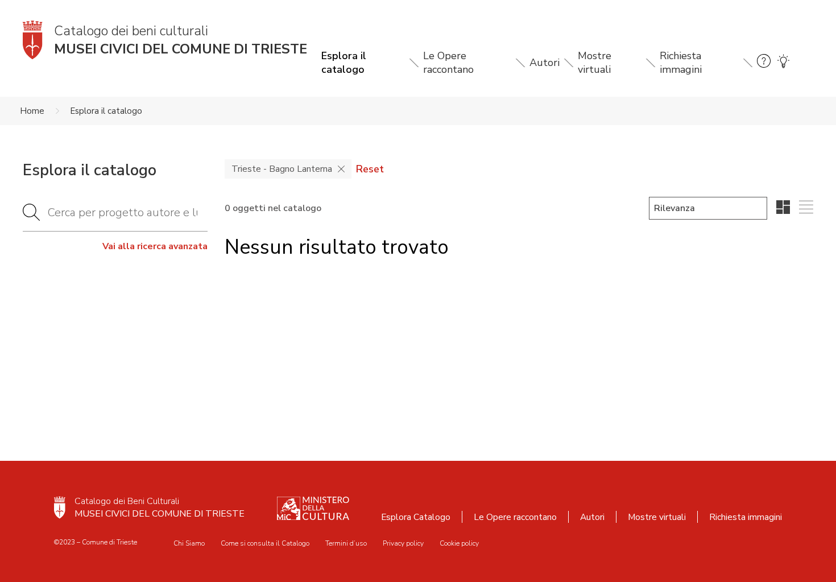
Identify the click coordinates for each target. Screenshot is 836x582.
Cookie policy (459, 543)
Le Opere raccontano (448, 62)
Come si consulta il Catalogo (265, 543)
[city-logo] (59, 507)
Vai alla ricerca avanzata (155, 246)
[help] (764, 63)
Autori (544, 62)
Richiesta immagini (681, 62)
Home (32, 111)
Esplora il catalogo (343, 62)
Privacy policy (403, 543)
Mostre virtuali (594, 62)
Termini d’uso (346, 543)
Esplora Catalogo (415, 517)
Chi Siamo (189, 543)
